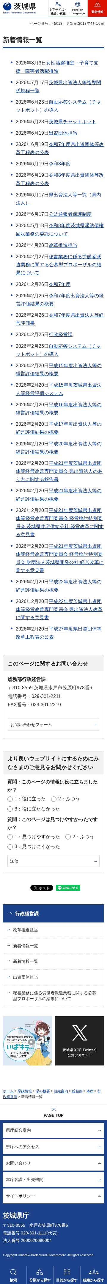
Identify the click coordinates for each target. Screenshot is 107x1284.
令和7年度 (59, 284)
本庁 (90, 1091)
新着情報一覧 (25, 945)
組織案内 (61, 1091)
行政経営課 (61, 334)
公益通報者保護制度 (70, 214)
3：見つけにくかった (37, 846)
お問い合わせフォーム (31, 724)
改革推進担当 (63, 245)
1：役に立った (30, 798)
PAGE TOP (54, 1115)
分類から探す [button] (40, 1280)
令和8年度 (59, 163)
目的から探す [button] (67, 1280)
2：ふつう (69, 798)
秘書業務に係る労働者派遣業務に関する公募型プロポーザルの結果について (58, 264)
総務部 (77, 1091)
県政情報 (25, 1091)
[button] (77, 8)
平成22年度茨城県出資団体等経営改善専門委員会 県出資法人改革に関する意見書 (59, 609)
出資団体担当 (63, 133)
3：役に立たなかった (37, 808)
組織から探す (93, 1280)
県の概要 (43, 1091)
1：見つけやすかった (37, 836)
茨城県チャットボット (72, 121)
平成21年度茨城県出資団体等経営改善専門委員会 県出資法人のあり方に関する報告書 (59, 471)
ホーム (8, 1091)
